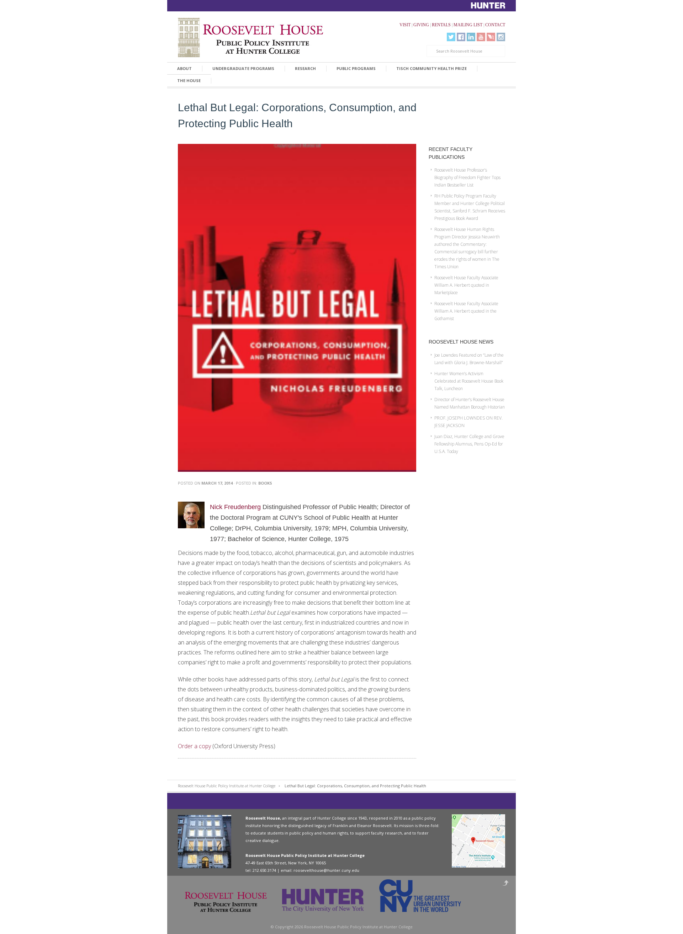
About (184, 68)
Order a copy (194, 746)
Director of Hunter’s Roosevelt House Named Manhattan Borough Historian (469, 403)
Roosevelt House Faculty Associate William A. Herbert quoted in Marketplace (466, 285)
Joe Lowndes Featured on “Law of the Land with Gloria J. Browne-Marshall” (469, 359)
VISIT (405, 24)
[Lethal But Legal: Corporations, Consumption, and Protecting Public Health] (297, 470)
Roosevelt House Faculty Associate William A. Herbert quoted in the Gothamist (466, 311)
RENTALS (441, 24)
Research (305, 68)
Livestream (491, 37)
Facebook (461, 37)
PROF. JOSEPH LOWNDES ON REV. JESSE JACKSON (468, 421)
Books (265, 483)
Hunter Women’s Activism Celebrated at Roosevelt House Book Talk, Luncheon (468, 381)
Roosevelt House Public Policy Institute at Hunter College (226, 785)
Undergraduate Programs (243, 68)
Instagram (501, 37)
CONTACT (495, 24)
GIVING (421, 24)
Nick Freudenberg (235, 507)
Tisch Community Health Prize (431, 68)
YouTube (481, 37)
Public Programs (356, 68)
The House (189, 80)
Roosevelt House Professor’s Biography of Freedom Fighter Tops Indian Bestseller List (467, 177)
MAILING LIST (468, 24)
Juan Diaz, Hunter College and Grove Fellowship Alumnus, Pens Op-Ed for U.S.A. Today (469, 443)
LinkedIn (471, 37)
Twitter (451, 37)
